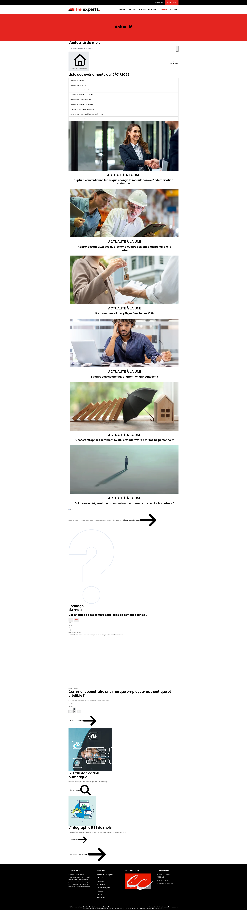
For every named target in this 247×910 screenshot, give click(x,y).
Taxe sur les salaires (77, 80)
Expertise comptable (105, 878)
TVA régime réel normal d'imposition (83, 109)
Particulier (101, 898)
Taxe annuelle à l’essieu (78, 119)
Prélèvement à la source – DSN (81, 100)
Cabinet (122, 9)
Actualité (163, 9)
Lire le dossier (75, 790)
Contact (173, 9)
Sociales (101, 881)
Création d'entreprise (147, 9)
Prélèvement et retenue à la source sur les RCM (87, 114)
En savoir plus (159, 908)
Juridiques (101, 884)
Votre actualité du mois (79, 854)
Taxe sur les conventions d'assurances (83, 90)
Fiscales (101, 891)
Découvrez (74, 840)
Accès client (171, 2)
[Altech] (84, 9)
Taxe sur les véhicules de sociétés (82, 95)
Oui (71, 620)
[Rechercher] (177, 49)
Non (76, 620)
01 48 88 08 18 (159, 2)
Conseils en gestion (104, 888)
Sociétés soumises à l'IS (78, 85)
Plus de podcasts (76, 720)
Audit (100, 894)
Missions (132, 9)
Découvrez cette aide (131, 520)
